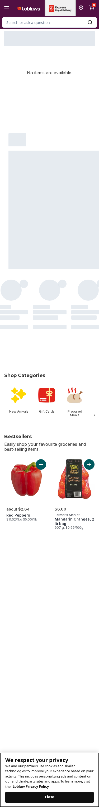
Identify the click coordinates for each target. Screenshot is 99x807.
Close (49, 797)
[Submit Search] (90, 22)
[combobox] (49, 22)
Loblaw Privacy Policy (31, 786)
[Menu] (6, 6)
